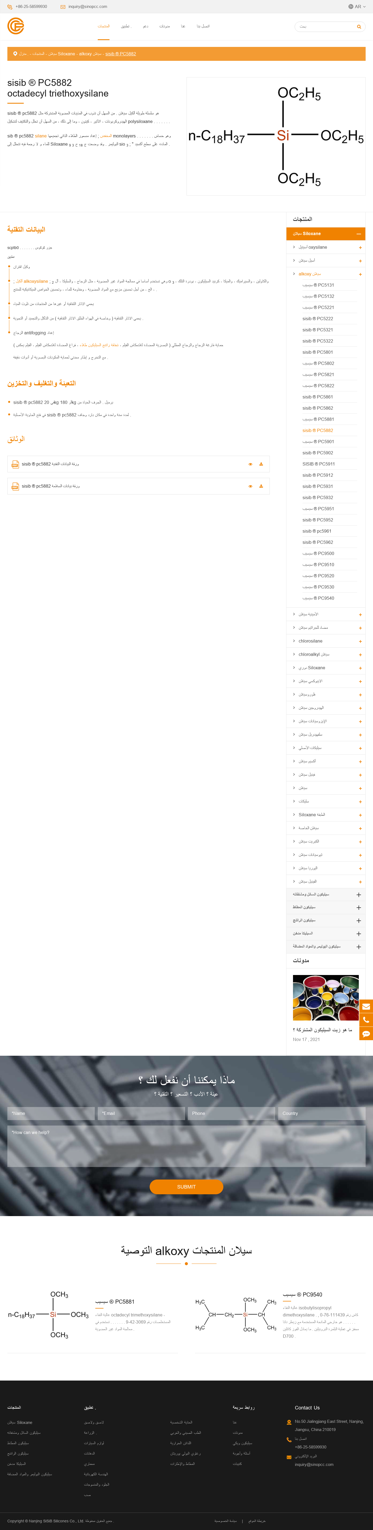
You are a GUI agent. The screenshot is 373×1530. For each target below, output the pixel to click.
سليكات (304, 801)
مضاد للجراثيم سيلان (313, 627)
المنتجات (103, 26)
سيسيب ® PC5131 (318, 285)
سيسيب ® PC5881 (318, 419)
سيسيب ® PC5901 (318, 441)
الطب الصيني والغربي (185, 1432)
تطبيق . (126, 26)
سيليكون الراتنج (304, 920)
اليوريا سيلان (308, 868)
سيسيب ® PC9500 (318, 553)
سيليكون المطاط (304, 907)
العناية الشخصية (181, 1422)
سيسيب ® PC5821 (318, 374)
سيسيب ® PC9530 (318, 586)
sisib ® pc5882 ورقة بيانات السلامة (50, 486)
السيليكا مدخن (303, 933)
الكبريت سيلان (309, 841)
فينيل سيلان (307, 774)
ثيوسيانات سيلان (310, 854)
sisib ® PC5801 (318, 352)
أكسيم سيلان (307, 761)
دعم (145, 26)
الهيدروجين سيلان (311, 707)
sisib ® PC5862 (318, 408)
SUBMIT (186, 1187)
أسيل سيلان (307, 260)
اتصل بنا (203, 26)
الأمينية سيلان (308, 614)
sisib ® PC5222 (318, 318)
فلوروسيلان (307, 694)
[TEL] (366, 1020)
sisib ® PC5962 (318, 542)
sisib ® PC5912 (318, 475)
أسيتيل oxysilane (313, 247)
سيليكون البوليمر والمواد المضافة (317, 946)
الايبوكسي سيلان (310, 681)
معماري (89, 1464)
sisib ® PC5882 (120, 53)
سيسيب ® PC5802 (318, 363)
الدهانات (89, 1453)
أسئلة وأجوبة (241, 1453)
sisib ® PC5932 (318, 497)
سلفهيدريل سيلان (310, 734)
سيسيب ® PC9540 (318, 598)
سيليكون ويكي (242, 1443)
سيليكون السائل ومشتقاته (311, 894)
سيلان (303, 787)
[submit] (359, 26)
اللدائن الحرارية (180, 1443)
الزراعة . (90, 1432)
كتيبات (237, 1464)
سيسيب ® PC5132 (318, 296)
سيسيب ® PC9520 (318, 575)
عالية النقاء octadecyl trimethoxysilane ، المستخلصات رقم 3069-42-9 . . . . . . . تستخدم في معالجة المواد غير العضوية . (132, 1321)
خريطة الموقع (256, 1521)
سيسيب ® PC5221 (318, 307)
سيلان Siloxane (61, 53)
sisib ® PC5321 (318, 329)
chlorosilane (310, 640)
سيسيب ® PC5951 (318, 508)
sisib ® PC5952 (318, 519)
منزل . (23, 53)
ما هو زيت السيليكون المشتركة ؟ (322, 1030)
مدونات (164, 26)
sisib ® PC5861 (318, 396)
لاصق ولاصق (94, 1422)
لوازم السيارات (94, 1443)
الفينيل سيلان (307, 881)
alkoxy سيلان (90, 53)
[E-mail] (366, 1006)
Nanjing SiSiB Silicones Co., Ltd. (56, 1521)
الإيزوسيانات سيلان (313, 721)
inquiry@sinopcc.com (88, 6)
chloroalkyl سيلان (314, 654)
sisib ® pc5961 (317, 531)
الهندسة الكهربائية (96, 1474)
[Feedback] (366, 1033)
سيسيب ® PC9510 (318, 564)
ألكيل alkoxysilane (32, 281)
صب (87, 1495)
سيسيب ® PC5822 (318, 385)
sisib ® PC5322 (318, 340)
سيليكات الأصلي (310, 747)
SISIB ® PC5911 (319, 463)
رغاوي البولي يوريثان (185, 1453)
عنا (183, 26)
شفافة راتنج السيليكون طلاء (98, 345)
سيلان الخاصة (309, 828)
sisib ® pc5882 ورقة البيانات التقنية (50, 463)
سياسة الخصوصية (225, 1521)
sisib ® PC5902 (318, 452)
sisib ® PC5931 (318, 486)
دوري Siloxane (312, 667)
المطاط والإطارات (182, 1464)
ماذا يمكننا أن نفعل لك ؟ (186, 1081)
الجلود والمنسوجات (96, 1484)
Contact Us (307, 1408)
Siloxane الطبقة (312, 814)
